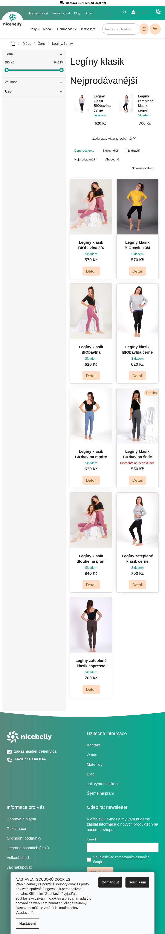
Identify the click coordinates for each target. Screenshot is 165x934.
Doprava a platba (21, 819)
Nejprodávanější (85, 159)
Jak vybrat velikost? (104, 784)
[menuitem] (34, 29)
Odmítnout (110, 882)
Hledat (144, 29)
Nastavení (27, 923)
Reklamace (16, 828)
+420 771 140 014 (158, 11)
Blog (77, 13)
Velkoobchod (61, 13)
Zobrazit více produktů (112, 138)
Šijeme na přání (100, 793)
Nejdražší (133, 150)
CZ (124, 11)
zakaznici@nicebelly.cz (35, 751)
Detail (91, 271)
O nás (88, 13)
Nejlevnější (110, 150)
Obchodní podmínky (24, 838)
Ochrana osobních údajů (28, 848)
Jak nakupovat (38, 13)
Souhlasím (137, 882)
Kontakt (93, 745)
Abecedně (112, 159)
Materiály (94, 764)
